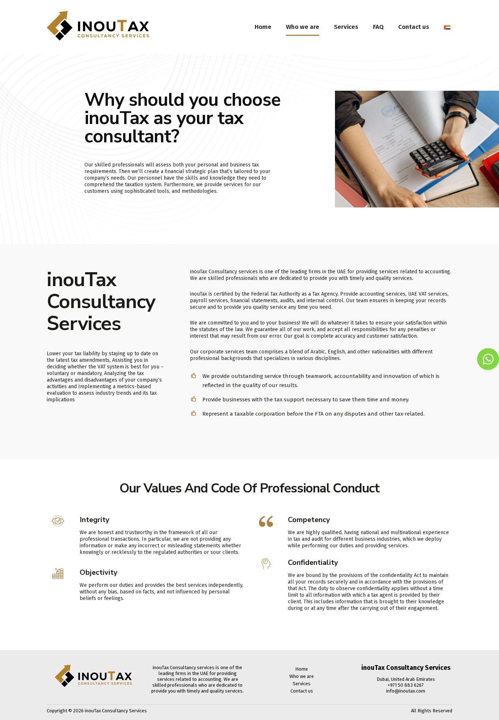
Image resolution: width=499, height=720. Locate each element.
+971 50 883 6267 (406, 685)
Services (346, 27)
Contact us (413, 27)
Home (263, 27)
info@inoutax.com (405, 691)
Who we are (302, 27)
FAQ (378, 27)
